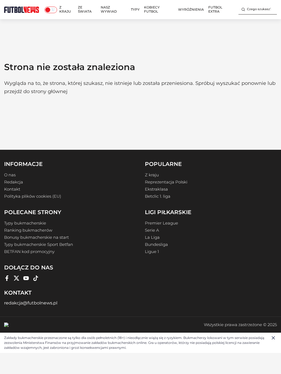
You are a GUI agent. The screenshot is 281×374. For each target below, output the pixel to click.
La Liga (152, 237)
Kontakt (12, 189)
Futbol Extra (215, 9)
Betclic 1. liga (157, 196)
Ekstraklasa (156, 189)
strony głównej (49, 91)
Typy (135, 9)
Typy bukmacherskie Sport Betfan (38, 244)
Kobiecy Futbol (152, 9)
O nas (10, 174)
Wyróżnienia (191, 9)
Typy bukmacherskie (25, 223)
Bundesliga (156, 244)
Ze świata (85, 9)
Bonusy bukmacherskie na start (36, 237)
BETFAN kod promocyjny (29, 251)
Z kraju (65, 9)
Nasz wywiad (109, 9)
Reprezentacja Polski (166, 182)
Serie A (152, 230)
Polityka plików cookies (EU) (32, 196)
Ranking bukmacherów (28, 230)
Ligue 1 (152, 251)
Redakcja (13, 182)
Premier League (161, 223)
